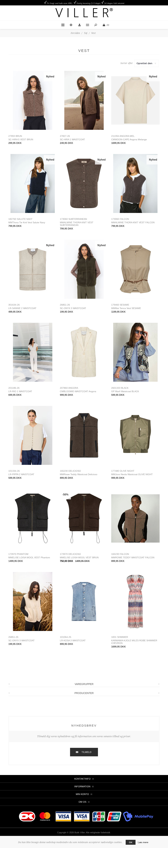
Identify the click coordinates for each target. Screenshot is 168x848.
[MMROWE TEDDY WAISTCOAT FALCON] (135, 518)
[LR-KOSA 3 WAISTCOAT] (84, 601)
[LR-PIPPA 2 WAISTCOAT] (32, 435)
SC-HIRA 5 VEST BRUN (20, 139)
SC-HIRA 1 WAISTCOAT (72, 139)
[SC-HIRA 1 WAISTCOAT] (84, 100)
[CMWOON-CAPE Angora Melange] (135, 100)
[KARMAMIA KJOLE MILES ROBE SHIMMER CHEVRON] (135, 601)
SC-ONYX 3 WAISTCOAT (73, 308)
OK (130, 842)
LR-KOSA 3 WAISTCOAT (73, 640)
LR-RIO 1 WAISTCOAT (20, 391)
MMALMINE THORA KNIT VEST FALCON (133, 222)
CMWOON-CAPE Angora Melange (129, 139)
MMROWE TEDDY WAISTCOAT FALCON (132, 557)
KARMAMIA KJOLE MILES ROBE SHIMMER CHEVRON (134, 641)
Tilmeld (86, 752)
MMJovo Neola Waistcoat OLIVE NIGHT (132, 474)
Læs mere (143, 842)
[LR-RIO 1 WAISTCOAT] (32, 352)
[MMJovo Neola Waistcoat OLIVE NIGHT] (135, 435)
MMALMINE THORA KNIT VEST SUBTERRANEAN (76, 223)
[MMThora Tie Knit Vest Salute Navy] (32, 183)
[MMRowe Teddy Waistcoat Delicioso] (84, 435)
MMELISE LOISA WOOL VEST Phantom (29, 557)
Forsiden (75, 33)
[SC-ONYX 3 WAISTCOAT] (84, 269)
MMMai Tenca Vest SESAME (126, 308)
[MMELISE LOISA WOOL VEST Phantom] (32, 518)
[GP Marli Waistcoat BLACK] (135, 352)
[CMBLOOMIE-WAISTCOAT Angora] (84, 352)
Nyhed (50, 76)
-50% (65, 494)
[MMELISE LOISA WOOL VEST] (84, 518)
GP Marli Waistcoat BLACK (125, 391)
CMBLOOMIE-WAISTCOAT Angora (78, 391)
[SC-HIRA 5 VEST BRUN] (32, 100)
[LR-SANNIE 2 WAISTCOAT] (32, 269)
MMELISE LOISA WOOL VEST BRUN (79, 557)
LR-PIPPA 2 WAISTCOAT (21, 474)
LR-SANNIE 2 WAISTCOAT (22, 308)
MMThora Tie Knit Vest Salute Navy (26, 222)
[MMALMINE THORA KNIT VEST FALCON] (135, 183)
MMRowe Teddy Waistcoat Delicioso (78, 474)
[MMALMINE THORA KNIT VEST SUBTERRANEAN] (84, 183)
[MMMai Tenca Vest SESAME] (135, 269)
